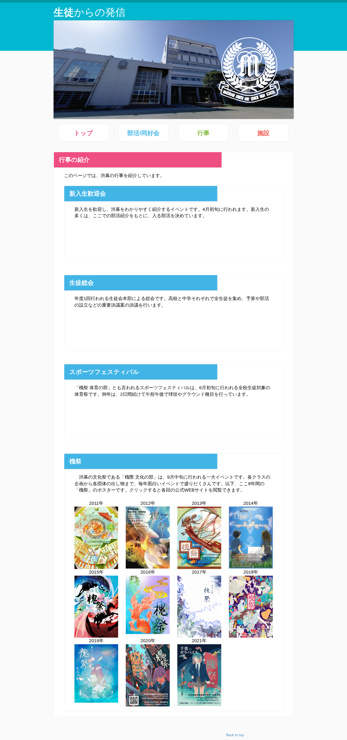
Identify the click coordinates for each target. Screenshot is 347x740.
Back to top (235, 735)
